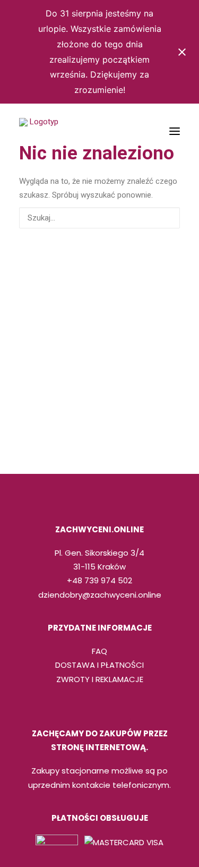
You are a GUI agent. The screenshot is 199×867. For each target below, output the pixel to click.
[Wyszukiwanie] (99, 217)
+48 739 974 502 (99, 580)
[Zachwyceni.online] (39, 131)
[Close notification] (182, 52)
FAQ (99, 651)
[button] (174, 131)
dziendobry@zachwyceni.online (99, 594)
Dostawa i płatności (99, 664)
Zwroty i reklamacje (99, 679)
